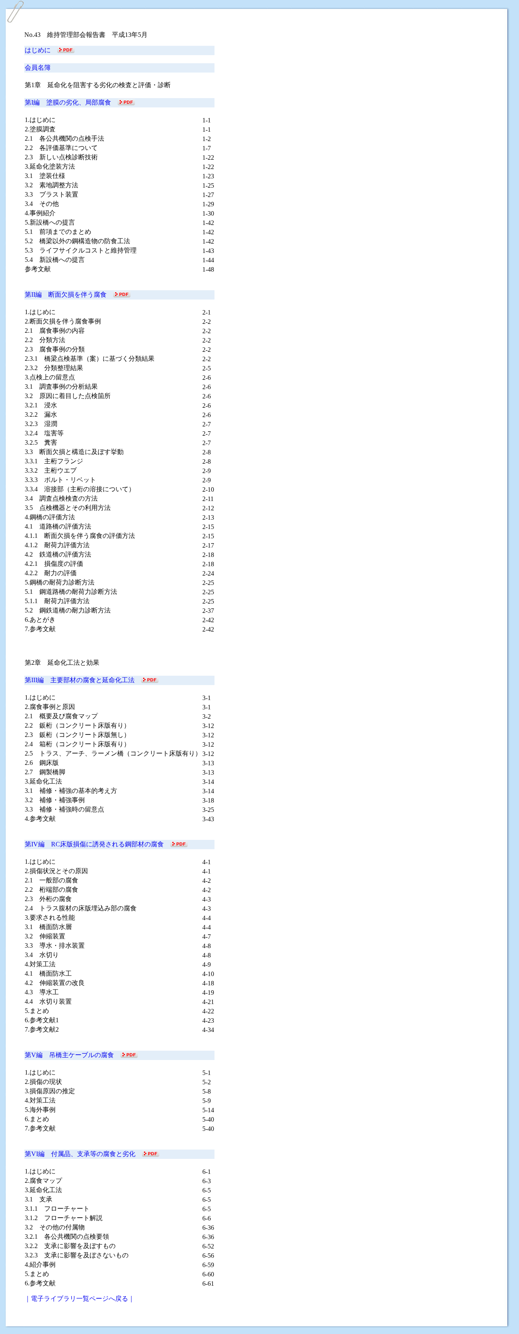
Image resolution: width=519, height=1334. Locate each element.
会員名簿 (38, 67)
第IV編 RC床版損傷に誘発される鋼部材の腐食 (97, 844)
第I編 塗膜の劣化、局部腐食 (71, 102)
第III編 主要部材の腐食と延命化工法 (83, 680)
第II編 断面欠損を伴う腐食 (69, 294)
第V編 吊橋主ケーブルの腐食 (72, 1054)
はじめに (41, 50)
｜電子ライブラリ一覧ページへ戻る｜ (79, 1298)
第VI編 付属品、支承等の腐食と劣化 (83, 1153)
